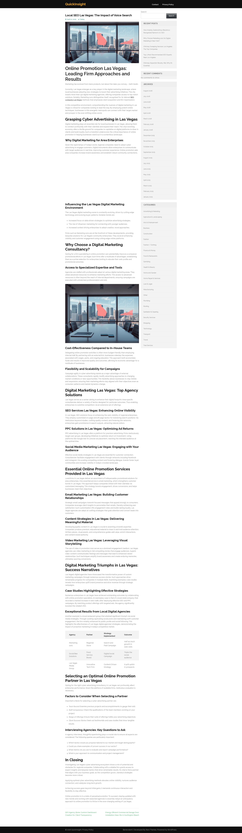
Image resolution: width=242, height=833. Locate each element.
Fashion (146, 239)
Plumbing (146, 301)
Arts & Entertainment (150, 222)
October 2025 (148, 147)
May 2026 (146, 107)
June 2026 (147, 102)
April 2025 (146, 180)
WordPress (172, 830)
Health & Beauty (149, 267)
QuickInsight (75, 4)
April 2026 (146, 113)
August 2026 (147, 91)
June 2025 (146, 169)
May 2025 (146, 174)
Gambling (146, 262)
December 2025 (149, 135)
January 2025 (148, 197)
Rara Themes (151, 830)
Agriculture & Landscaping (152, 217)
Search (144, 12)
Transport (146, 334)
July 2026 (146, 96)
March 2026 (147, 119)
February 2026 (148, 124)
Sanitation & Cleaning (150, 312)
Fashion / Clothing (149, 245)
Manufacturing (148, 289)
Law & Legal (147, 284)
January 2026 (148, 130)
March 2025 (147, 186)
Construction (147, 234)
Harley (82, 19)
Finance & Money (149, 250)
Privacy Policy (168, 4)
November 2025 (149, 141)
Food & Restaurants (150, 256)
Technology (147, 329)
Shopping (146, 323)
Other (145, 295)
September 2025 (149, 152)
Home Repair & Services (151, 278)
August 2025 (147, 158)
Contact (155, 4)
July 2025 (146, 163)
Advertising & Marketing (151, 211)
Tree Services (148, 345)
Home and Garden (149, 273)
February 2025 (148, 191)
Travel (145, 340)
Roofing (146, 306)
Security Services (149, 317)
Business (146, 228)
